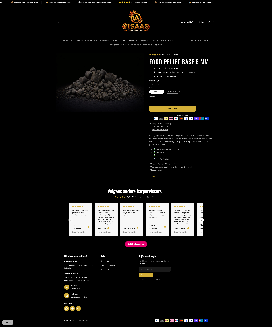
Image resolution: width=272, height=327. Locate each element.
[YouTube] (78, 308)
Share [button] (153, 177)
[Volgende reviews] (201, 220)
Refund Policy (107, 270)
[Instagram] (72, 308)
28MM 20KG (172, 92)
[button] (58, 22)
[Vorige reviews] (70, 220)
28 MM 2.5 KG (157, 92)
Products (105, 261)
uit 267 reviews (172, 55)
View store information (160, 130)
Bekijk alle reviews (136, 244)
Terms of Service (108, 265)
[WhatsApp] (66, 308)
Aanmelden (145, 275)
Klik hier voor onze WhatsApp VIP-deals (106, 2)
